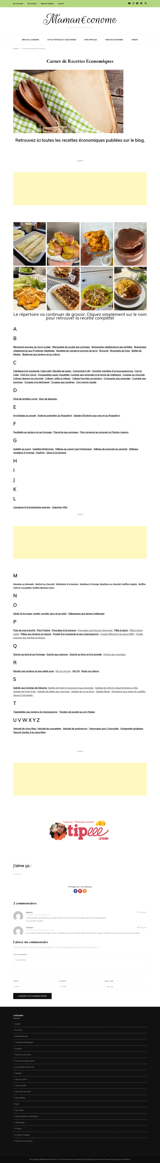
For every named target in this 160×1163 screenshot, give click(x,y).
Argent (135, 40)
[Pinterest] (80, 891)
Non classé (19, 1110)
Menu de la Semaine (30, 40)
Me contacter (18, 3)
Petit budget (20, 1122)
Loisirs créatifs (20, 1085)
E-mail (63, 981)
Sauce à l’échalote (23, 695)
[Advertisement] (80, 188)
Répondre (143, 912)
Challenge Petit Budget (24, 1042)
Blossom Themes (104, 1159)
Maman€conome (80, 19)
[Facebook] (75, 891)
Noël (17, 1104)
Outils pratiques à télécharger (61, 40)
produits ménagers (22, 1135)
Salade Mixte (103, 691)
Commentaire (20, 954)
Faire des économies (114, 40)
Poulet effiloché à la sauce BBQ (117, 634)
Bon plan (18, 1030)
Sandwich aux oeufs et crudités (128, 691)
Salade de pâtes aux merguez (53, 691)
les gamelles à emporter (24, 1067)
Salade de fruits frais (24, 691)
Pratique (18, 1129)
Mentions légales (47, 3)
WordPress (125, 1159)
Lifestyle (18, 1073)
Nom (16, 981)
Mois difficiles (90, 40)
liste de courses (21, 1079)
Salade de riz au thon (82, 691)
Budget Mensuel (21, 1036)
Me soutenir (32, 3)
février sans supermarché (25, 1061)
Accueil (60, 3)
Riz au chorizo (63, 671)
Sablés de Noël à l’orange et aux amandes (71, 687)
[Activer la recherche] (146, 3)
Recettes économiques (24, 1141)
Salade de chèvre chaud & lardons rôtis (116, 687)
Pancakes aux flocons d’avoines (95, 630)
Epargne (18, 1048)
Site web (109, 981)
